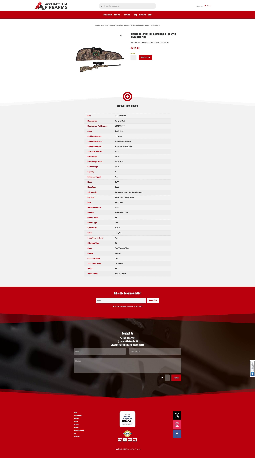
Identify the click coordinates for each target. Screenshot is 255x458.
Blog (135, 15)
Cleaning (76, 425)
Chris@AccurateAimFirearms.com (129, 344)
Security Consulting (79, 431)
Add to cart (145, 57)
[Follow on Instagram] (177, 424)
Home (96, 25)
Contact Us (142, 15)
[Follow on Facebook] (177, 434)
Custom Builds (107, 15)
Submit (176, 377)
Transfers (76, 428)
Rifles (117, 25)
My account (199, 6)
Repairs (76, 422)
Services (127, 15)
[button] (121, 36)
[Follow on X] (177, 415)
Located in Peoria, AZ (129, 341)
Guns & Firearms (110, 25)
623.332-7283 (129, 338)
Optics (150, 15)
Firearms (117, 15)
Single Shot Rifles (124, 25)
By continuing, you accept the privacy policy (128, 306)
